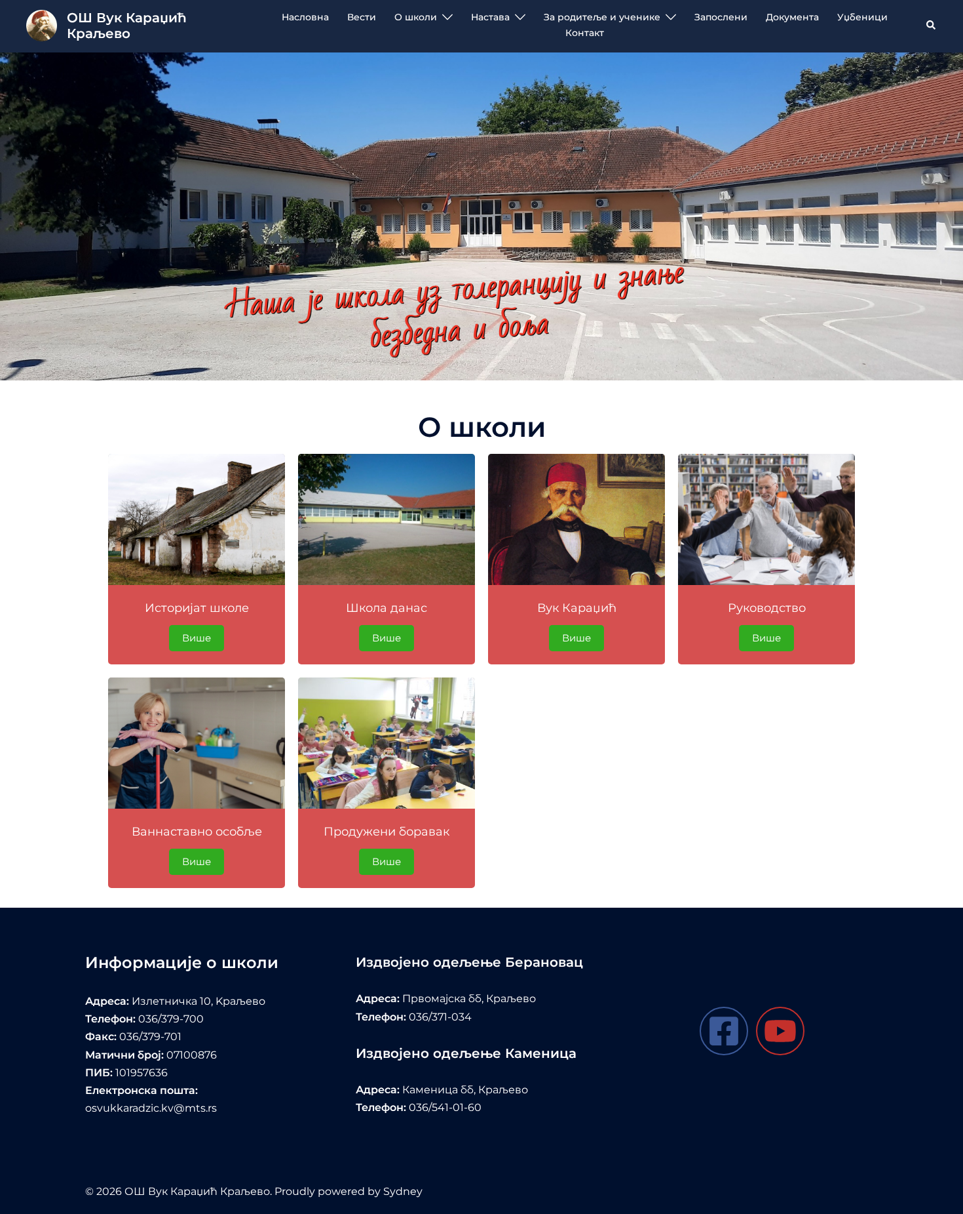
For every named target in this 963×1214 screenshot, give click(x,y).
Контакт (584, 33)
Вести (361, 17)
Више (196, 638)
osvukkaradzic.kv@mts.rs (151, 1108)
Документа (792, 17)
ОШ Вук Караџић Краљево (127, 25)
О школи (415, 17)
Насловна (305, 17)
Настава (490, 17)
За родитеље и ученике (602, 17)
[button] (931, 25)
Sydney (403, 1191)
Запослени (720, 17)
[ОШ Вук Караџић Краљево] (41, 25)
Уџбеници (862, 17)
